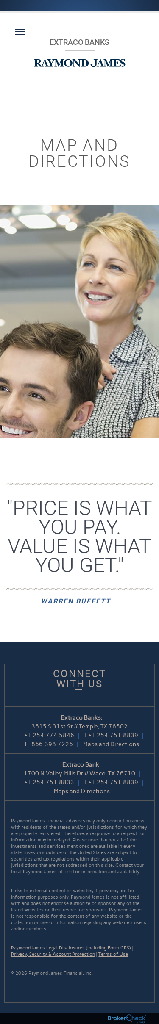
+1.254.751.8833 (49, 782)
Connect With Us (79, 679)
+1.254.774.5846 (49, 735)
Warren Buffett (76, 601)
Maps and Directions (111, 744)
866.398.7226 (52, 744)
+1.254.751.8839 (113, 735)
